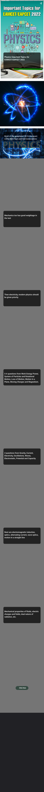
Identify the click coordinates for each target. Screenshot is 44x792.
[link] (22, 688)
